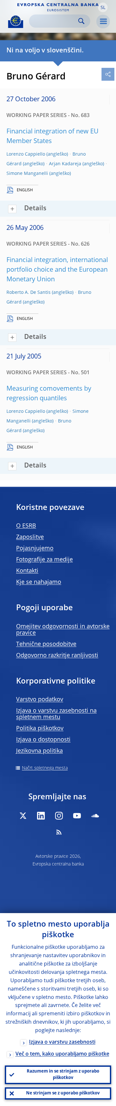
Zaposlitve (30, 537)
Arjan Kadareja (65, 164)
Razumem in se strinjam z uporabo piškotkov (63, 1074)
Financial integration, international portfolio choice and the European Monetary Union (57, 270)
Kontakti (27, 571)
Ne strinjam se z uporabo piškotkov (63, 1093)
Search (81, 21)
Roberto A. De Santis (28, 292)
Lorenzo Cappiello (25, 154)
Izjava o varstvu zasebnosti (62, 1042)
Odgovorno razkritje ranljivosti (57, 655)
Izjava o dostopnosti (43, 740)
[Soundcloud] (95, 815)
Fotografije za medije (44, 560)
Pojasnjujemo (34, 548)
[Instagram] (59, 815)
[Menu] (103, 21)
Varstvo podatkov (39, 700)
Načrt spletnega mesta (45, 768)
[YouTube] (77, 815)
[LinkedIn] (41, 815)
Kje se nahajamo (38, 582)
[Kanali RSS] (59, 832)
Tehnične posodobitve (46, 644)
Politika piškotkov (39, 728)
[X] (23, 815)
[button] (103, 7)
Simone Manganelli (27, 173)
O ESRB (26, 526)
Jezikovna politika (39, 751)
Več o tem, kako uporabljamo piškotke (62, 1054)
